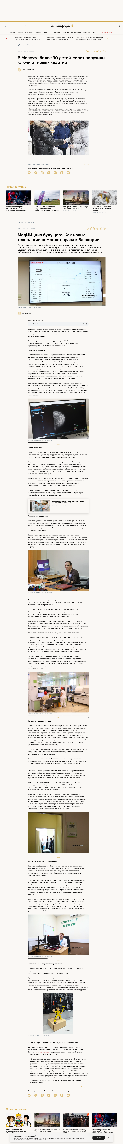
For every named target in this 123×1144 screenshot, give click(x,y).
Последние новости (107, 32)
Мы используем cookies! (25, 1136)
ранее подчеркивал (42, 1052)
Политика (20, 32)
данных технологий (41, 1139)
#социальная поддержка (43, 164)
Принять (98, 1138)
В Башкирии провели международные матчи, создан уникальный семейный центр (59, 38)
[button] (88, 161)
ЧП (50, 32)
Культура (66, 32)
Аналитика (87, 32)
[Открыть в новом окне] (29, 172)
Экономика (28, 32)
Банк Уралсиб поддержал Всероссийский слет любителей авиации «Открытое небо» (89, 38)
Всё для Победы (76, 32)
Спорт (45, 32)
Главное (12, 32)
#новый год (31, 164)
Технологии (57, 32)
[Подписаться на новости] (68, 172)
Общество (37, 32)
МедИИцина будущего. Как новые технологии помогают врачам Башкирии (27, 38)
